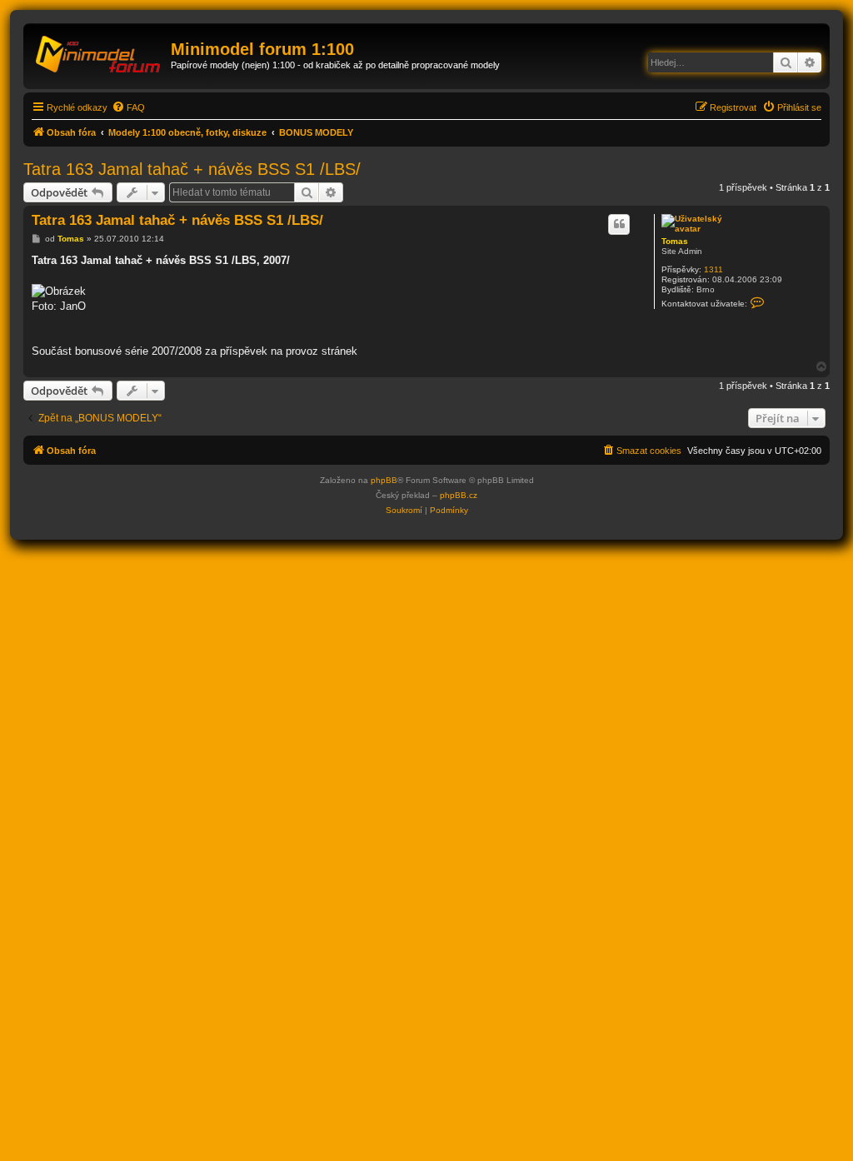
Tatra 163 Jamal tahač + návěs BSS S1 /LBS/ (192, 169)
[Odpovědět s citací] (619, 224)
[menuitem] (128, 107)
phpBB (384, 480)
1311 (713, 269)
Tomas (674, 241)
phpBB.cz (458, 495)
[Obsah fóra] (99, 54)
